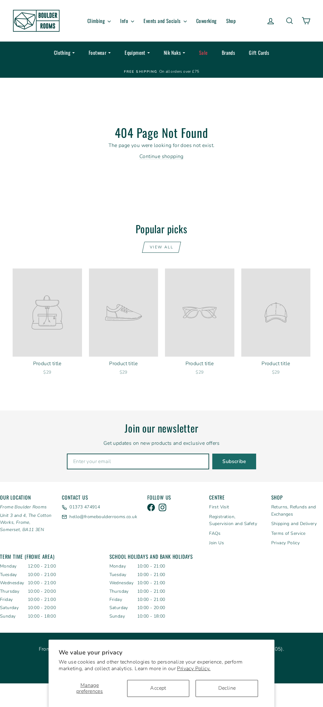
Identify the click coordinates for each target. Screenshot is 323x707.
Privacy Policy (285, 543)
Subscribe (234, 461)
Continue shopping (161, 156)
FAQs (215, 533)
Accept (158, 688)
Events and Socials (163, 21)
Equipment (135, 52)
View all (161, 247)
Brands (228, 52)
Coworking (206, 21)
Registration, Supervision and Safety (233, 520)
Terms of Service (288, 533)
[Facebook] (151, 507)
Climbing (96, 21)
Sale (203, 52)
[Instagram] (162, 507)
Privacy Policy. (193, 668)
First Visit (219, 507)
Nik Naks (172, 52)
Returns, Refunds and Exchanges (293, 510)
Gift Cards (259, 52)
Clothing (62, 52)
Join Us (216, 543)
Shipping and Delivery (294, 524)
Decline (227, 688)
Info (124, 21)
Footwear (97, 52)
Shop (231, 21)
